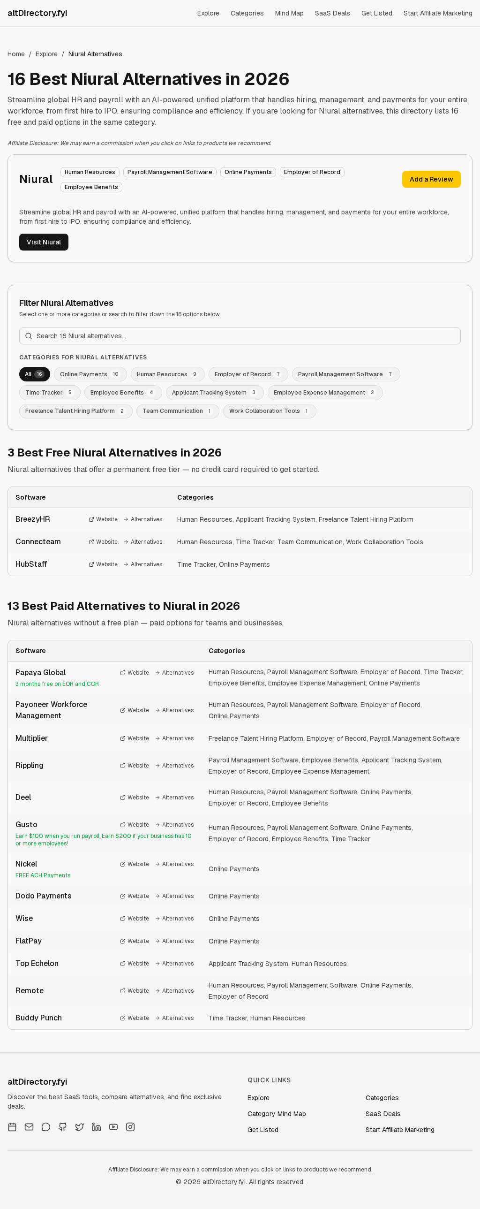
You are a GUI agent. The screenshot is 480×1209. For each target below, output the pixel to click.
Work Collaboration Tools (384, 542)
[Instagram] (130, 1127)
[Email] (29, 1127)
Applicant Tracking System (275, 519)
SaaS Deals (332, 13)
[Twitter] (79, 1127)
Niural (36, 179)
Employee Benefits (237, 683)
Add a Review (431, 179)
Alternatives (146, 519)
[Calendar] (12, 1127)
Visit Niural (44, 242)
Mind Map (289, 13)
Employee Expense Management (317, 683)
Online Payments (244, 564)
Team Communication (310, 542)
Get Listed (376, 13)
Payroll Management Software (312, 672)
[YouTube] (113, 1127)
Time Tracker (255, 542)
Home (16, 54)
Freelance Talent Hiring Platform (366, 519)
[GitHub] (63, 1127)
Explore (208, 13)
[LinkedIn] (96, 1127)
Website (107, 519)
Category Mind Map (277, 1114)
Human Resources (204, 519)
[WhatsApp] (46, 1127)
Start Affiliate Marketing (438, 13)
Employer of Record (390, 672)
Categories (247, 13)
